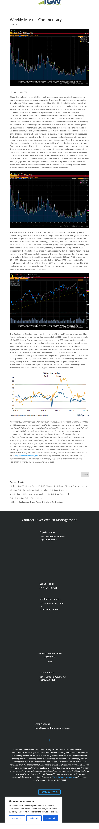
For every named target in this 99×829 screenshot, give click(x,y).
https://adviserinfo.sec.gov (63, 777)
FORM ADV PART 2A (49, 792)
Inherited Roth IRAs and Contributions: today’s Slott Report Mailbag (38, 490)
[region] (33, 810)
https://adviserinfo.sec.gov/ (26, 455)
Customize (17, 818)
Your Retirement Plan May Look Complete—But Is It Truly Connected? (40, 494)
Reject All (34, 818)
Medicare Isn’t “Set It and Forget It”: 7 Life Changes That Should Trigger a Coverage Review (48, 486)
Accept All (50, 818)
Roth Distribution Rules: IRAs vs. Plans (26, 498)
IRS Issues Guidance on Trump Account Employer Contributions (36, 502)
